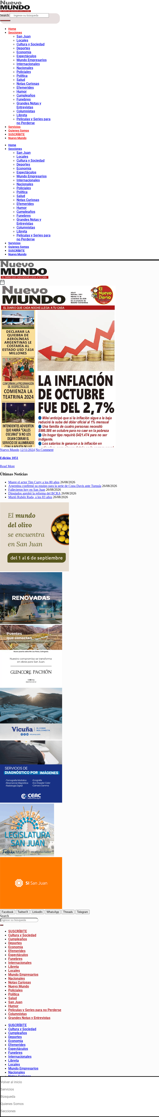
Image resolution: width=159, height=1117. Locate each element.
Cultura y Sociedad (31, 44)
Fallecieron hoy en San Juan (26, 489)
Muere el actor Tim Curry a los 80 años (33, 482)
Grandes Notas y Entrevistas (29, 105)
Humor (22, 91)
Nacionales (25, 68)
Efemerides (25, 88)
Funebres (24, 99)
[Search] (5, 20)
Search (4, 15)
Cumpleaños (26, 95)
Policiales (24, 72)
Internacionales (28, 64)
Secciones (15, 32)
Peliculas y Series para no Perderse (34, 121)
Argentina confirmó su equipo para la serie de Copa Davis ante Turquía (54, 486)
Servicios (14, 126)
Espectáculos (26, 56)
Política (22, 76)
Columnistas (26, 111)
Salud (21, 80)
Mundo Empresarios (32, 60)
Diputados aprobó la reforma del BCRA (34, 493)
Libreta (22, 115)
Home (12, 28)
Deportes (23, 48)
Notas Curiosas (28, 84)
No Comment (44, 450)
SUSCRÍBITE (16, 134)
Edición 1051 (9, 458)
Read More (7, 466)
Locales (22, 40)
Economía (24, 52)
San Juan (24, 36)
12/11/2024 (27, 450)
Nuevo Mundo (17, 138)
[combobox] (19, 920)
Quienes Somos (18, 130)
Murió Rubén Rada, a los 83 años (30, 497)
